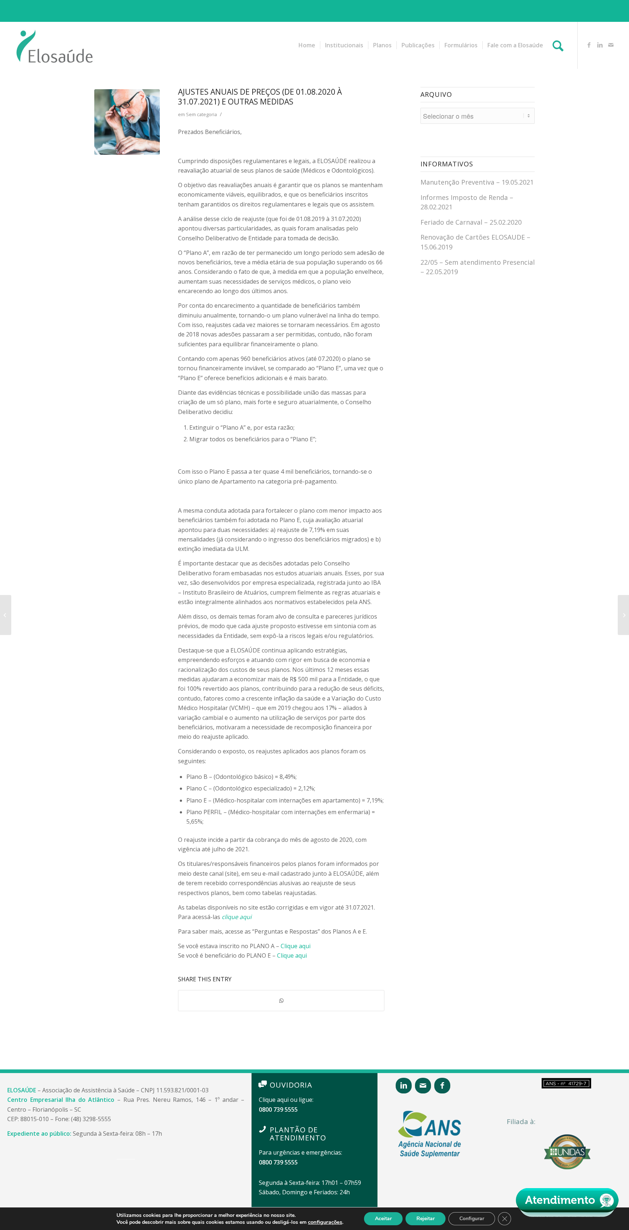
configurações (325, 1222)
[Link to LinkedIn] (599, 44)
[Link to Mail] (610, 44)
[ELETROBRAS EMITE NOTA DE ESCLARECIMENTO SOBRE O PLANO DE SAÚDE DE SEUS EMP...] (5, 615)
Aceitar (383, 1218)
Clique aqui (295, 946)
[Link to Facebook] (588, 44)
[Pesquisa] (558, 45)
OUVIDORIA (291, 1085)
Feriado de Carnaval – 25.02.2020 (471, 222)
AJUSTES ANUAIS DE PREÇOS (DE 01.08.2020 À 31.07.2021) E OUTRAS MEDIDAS (260, 97)
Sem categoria (201, 114)
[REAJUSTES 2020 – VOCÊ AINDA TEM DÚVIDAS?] (623, 615)
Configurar (471, 1218)
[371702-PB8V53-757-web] (127, 122)
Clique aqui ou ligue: (286, 1100)
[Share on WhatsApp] (281, 1000)
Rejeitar (425, 1218)
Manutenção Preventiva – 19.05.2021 (477, 182)
